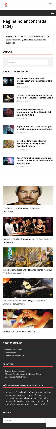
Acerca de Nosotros (13, 349)
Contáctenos (10, 352)
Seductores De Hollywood (16, 377)
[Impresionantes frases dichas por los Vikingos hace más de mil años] (8, 132)
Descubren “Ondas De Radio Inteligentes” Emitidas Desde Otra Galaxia (34, 81)
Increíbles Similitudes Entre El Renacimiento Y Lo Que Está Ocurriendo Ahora (32, 143)
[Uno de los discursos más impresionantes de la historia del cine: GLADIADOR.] (8, 115)
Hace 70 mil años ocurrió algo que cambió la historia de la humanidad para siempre (35, 160)
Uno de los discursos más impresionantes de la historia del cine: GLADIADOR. (34, 112)
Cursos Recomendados (15, 371)
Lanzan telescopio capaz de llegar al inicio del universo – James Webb (35, 96)
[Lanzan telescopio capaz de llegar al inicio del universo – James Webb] (8, 100)
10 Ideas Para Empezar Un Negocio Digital (23, 374)
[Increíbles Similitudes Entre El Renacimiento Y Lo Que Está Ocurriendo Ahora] (8, 146)
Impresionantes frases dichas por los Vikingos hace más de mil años (34, 127)
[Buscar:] (28, 62)
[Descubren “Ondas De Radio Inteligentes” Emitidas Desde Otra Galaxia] (8, 84)
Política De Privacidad (14, 355)
